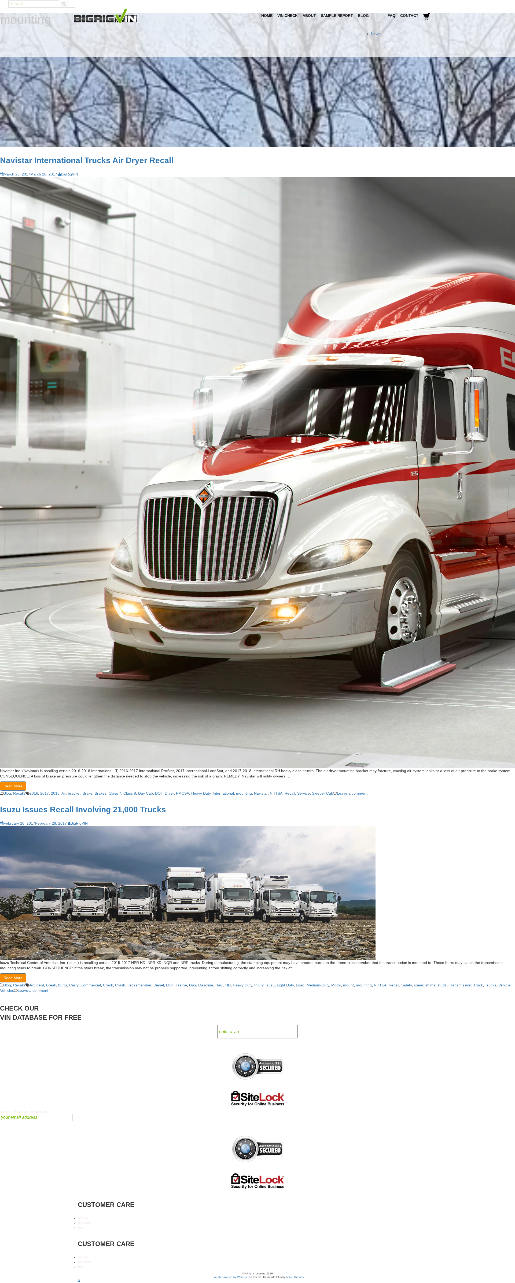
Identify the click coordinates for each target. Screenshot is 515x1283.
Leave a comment (352, 793)
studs (442, 985)
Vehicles (7, 990)
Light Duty (285, 985)
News (375, 34)
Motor (336, 985)
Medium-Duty (318, 985)
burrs (62, 985)
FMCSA (182, 793)
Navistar (261, 793)
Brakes (100, 793)
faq (81, 1227)
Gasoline (205, 985)
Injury (258, 985)
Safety (406, 985)
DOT (159, 793)
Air (63, 793)
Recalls (19, 793)
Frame (181, 985)
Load (300, 985)
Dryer (169, 793)
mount (348, 985)
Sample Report (337, 15)
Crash (120, 985)
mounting (244, 793)
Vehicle (504, 985)
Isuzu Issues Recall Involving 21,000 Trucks (83, 809)
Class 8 (129, 793)
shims (430, 985)
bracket (74, 793)
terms (83, 1218)
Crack (108, 985)
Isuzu (270, 985)
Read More (13, 786)
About (309, 15)
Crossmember (139, 985)
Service (303, 793)
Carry (73, 985)
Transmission (460, 985)
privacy (84, 1223)
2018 (55, 793)
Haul (219, 985)
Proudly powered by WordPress (231, 1276)
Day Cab (145, 793)
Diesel (158, 985)
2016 (34, 793)
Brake (88, 793)
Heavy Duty (201, 793)
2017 (44, 793)
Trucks (490, 985)
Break (51, 985)
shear (418, 985)
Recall (290, 793)
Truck (478, 985)
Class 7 (115, 793)
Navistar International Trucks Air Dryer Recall (86, 160)
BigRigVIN (69, 174)
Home (267, 15)
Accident (37, 985)
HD (228, 985)
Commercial (90, 985)
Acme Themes (295, 1276)
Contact (409, 15)
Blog (363, 15)
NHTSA (276, 793)
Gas (192, 985)
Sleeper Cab (322, 793)
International (223, 793)
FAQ (391, 15)
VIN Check (287, 15)
